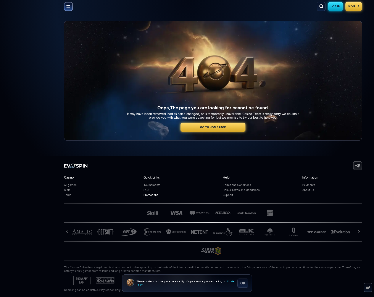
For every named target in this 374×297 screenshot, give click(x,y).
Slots (67, 190)
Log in (335, 6)
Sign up (353, 6)
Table (67, 195)
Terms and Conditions (237, 185)
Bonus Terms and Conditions (241, 190)
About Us (308, 190)
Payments (308, 185)
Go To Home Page (213, 127)
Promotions (150, 195)
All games (70, 185)
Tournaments (151, 185)
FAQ (146, 190)
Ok (242, 283)
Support (228, 195)
